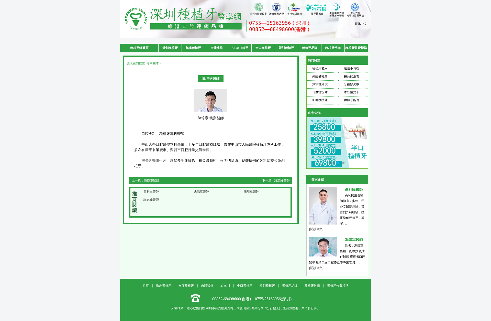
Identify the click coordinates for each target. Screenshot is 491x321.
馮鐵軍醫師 (151, 180)
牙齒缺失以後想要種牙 (359, 84)
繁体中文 (361, 24)
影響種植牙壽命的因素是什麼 (332, 100)
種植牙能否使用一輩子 (359, 100)
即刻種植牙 (286, 48)
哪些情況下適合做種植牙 (361, 92)
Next (359, 143)
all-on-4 (225, 285)
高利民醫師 (151, 191)
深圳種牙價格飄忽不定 (327, 84)
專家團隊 (153, 63)
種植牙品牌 (309, 48)
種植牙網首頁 (139, 48)
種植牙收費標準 (356, 48)
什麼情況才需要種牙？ (327, 92)
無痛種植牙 (193, 48)
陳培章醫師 (251, 191)
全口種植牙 (263, 48)
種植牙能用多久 (323, 68)
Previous (316, 143)
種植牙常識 (333, 48)
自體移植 (216, 48)
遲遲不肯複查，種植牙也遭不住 (365, 68)
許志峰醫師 (282, 180)
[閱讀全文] (316, 229)
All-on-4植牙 (239, 48)
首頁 (146, 285)
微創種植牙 (170, 48)
